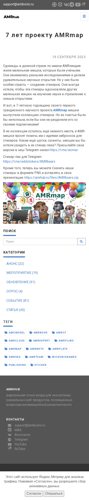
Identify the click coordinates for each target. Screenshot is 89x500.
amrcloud (16, 340)
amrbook (40, 332)
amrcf (60, 332)
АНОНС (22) (15, 264)
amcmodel (16, 332)
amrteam (36, 357)
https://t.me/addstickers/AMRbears (29, 161)
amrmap (15, 348)
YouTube (20, 444)
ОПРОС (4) (14, 291)
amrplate (60, 348)
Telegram (21, 439)
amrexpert (41, 340)
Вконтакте (22, 435)
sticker (40, 365)
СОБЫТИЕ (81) (17, 301)
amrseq (14, 357)
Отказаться (54, 493)
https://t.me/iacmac (64, 150)
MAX (18, 430)
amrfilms (66, 340)
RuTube (19, 449)
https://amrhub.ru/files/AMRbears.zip (51, 178)
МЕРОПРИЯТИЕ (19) (22, 273)
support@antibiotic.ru (29, 425)
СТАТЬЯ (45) (15, 310)
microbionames (63, 357)
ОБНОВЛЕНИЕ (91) (20, 282)
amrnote (36, 348)
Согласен (33, 493)
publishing (17, 365)
